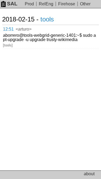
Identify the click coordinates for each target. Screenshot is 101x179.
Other (85, 4)
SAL (12, 3)
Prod (29, 4)
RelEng (46, 4)
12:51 (8, 29)
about (89, 173)
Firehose (66, 4)
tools (47, 19)
